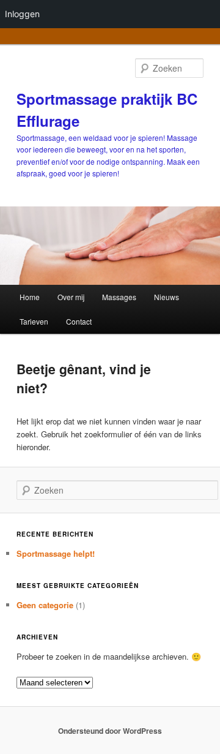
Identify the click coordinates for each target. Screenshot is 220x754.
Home (30, 297)
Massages (119, 297)
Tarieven (34, 321)
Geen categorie (44, 605)
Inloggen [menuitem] (22, 14)
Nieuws (166, 297)
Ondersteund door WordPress (110, 730)
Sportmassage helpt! (55, 553)
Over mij (70, 297)
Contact (79, 321)
